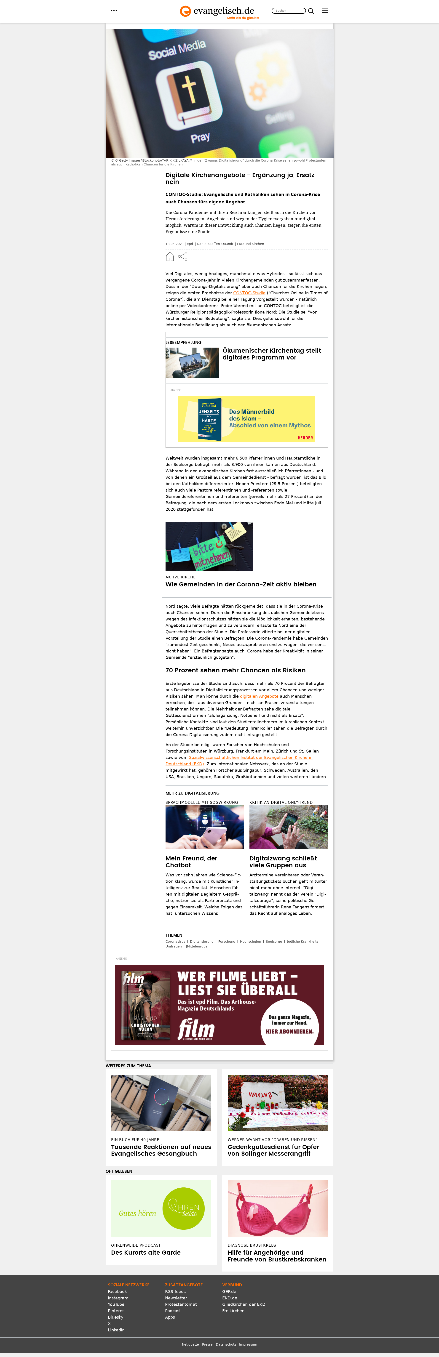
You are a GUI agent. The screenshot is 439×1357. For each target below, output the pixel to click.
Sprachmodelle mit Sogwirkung (202, 802)
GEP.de (229, 1291)
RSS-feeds (175, 1291)
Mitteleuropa (197, 946)
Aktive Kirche (180, 577)
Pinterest (117, 1310)
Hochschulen (250, 941)
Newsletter (176, 1298)
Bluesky (115, 1317)
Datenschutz (226, 1344)
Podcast (173, 1310)
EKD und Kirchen (250, 244)
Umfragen (174, 946)
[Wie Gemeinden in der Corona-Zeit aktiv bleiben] (247, 546)
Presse (207, 1344)
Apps (170, 1317)
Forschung (226, 941)
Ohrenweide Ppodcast (136, 1245)
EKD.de (229, 1298)
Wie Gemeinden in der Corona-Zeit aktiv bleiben (241, 585)
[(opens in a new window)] (246, 419)
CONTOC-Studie (249, 292)
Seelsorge (274, 941)
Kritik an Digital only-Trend (281, 802)
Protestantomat (181, 1304)
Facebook (117, 1291)
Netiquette (190, 1344)
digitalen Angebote (259, 696)
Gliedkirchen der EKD (243, 1304)
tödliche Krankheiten (304, 941)
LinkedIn (116, 1330)
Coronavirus (175, 941)
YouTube (116, 1304)
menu (114, 10)
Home (170, 256)
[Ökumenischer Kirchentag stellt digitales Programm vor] (192, 363)
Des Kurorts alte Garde (146, 1253)
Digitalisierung (202, 941)
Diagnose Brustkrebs (252, 1245)
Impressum (248, 1344)
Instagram (118, 1298)
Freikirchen (233, 1310)
